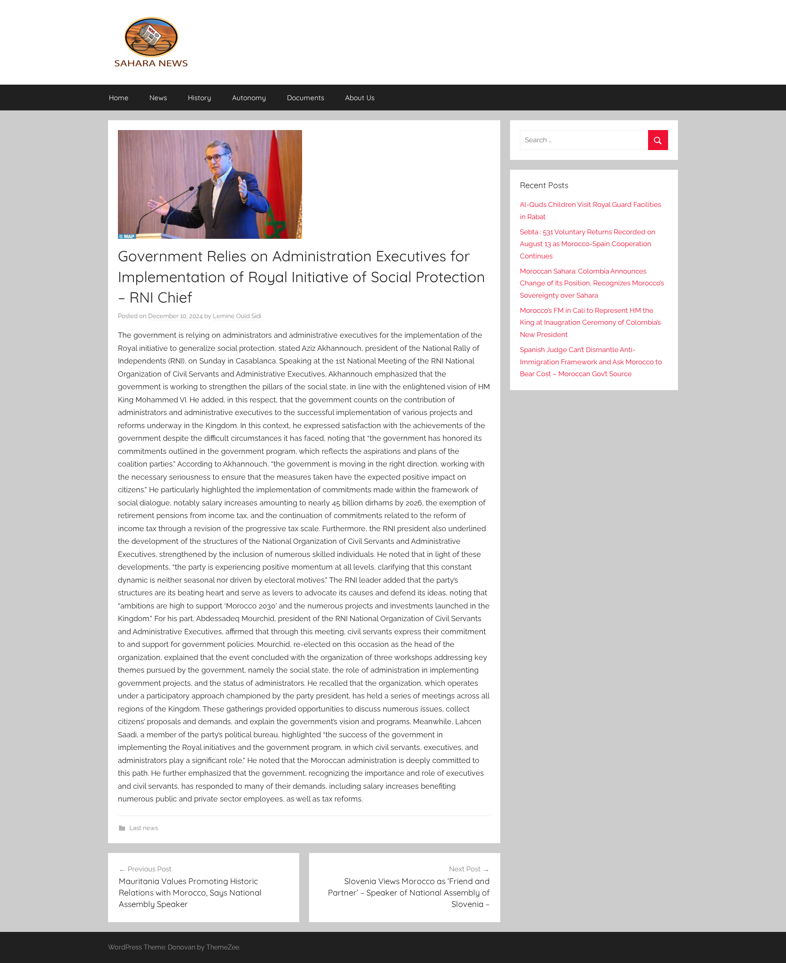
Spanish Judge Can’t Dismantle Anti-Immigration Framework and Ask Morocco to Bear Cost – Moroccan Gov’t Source (591, 362)
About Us (360, 97)
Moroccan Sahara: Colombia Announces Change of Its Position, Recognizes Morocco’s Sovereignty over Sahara (592, 283)
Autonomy (249, 97)
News (158, 97)
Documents (305, 97)
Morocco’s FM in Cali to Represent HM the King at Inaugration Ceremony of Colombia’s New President (590, 322)
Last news (143, 828)
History (199, 97)
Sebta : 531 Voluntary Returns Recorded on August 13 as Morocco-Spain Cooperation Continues (587, 244)
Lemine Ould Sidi (237, 316)
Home (119, 97)
